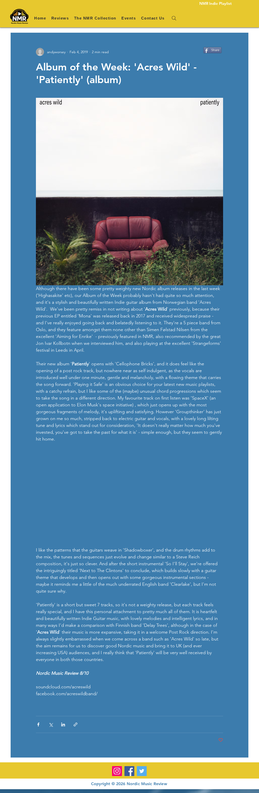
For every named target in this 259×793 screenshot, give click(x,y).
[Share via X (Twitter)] (50, 724)
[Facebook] (129, 771)
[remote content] (129, 498)
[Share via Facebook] (38, 724)
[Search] (174, 18)
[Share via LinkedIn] (63, 724)
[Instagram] (117, 771)
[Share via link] (75, 724)
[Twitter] (142, 771)
